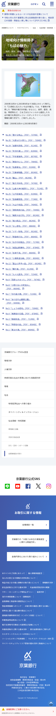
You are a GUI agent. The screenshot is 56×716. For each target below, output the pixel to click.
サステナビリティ (23, 28)
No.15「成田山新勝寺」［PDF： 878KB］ (23, 247)
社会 (34, 28)
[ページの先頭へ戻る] (51, 703)
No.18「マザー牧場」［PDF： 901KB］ (22, 231)
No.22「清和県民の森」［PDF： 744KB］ (23, 210)
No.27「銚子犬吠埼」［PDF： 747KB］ (22, 183)
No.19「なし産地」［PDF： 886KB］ (21, 226)
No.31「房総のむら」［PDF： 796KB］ (22, 161)
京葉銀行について (8, 28)
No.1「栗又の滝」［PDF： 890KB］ (21, 329)
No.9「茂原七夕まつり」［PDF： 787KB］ (23, 279)
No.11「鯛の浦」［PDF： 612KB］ (20, 269)
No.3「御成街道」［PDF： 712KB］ (21, 319)
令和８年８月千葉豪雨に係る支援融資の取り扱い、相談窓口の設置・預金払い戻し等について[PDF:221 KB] (29, 19)
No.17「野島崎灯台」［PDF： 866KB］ (22, 236)
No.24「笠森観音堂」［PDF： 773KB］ (22, 199)
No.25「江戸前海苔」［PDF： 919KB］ (22, 194)
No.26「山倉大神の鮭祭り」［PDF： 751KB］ (25, 188)
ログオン (34, 4)
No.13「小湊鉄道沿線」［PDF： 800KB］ (23, 258)
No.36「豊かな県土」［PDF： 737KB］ (22, 135)
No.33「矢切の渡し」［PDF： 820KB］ (22, 151)
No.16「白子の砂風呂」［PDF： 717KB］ (23, 242)
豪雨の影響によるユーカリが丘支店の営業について (26, 14)
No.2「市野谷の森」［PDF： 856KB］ (22, 324)
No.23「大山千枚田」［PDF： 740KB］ (22, 204)
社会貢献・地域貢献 (46, 28)
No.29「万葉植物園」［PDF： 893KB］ (22, 172)
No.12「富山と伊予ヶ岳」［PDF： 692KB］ (24, 263)
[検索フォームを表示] (44, 4)
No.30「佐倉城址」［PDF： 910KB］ (21, 167)
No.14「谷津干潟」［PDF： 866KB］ (21, 252)
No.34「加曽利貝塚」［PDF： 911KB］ (22, 145)
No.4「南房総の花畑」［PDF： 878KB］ (23, 313)
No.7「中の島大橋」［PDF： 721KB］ (22, 294)
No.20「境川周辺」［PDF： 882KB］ (21, 220)
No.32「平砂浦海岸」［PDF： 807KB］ (22, 156)
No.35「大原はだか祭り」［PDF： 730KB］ (24, 140)
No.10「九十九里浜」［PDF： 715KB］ (22, 274)
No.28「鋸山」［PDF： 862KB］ (19, 177)
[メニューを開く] (52, 4)
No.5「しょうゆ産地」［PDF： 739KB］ (23, 308)
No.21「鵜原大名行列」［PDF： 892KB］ (23, 215)
